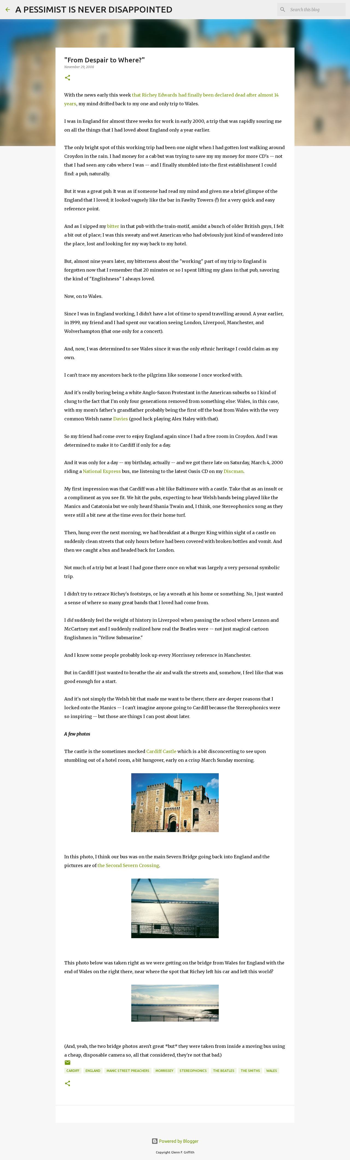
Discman (233, 471)
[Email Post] (67, 1064)
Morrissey (164, 1070)
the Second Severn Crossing (128, 865)
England (93, 1070)
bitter (113, 226)
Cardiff (72, 1070)
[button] (67, 78)
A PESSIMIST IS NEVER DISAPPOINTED (94, 9)
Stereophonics (193, 1070)
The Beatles (223, 1070)
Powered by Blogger (178, 1141)
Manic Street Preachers (128, 1070)
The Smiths (250, 1070)
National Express (102, 471)
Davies (120, 418)
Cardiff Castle (161, 751)
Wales (271, 1070)
